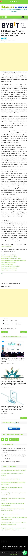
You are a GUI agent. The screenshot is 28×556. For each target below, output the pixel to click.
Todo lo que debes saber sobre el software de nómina (13, 470)
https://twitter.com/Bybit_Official (9, 268)
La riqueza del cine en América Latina (10, 514)
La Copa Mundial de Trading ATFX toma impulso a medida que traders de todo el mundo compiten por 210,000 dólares (14, 457)
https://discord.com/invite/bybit (8, 254)
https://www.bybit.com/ (6, 246)
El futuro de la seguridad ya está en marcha (13, 461)
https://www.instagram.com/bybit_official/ (11, 258)
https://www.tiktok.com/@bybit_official (10, 266)
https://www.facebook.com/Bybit (9, 256)
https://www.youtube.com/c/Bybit (9, 270)
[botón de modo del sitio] (22, 17)
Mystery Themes (13, 554)
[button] (24, 552)
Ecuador (3, 38)
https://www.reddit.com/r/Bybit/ (8, 262)
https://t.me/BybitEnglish (7, 264)
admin (14, 40)
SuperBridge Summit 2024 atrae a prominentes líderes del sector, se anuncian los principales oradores (12, 360)
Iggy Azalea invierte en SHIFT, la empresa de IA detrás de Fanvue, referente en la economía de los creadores (14, 450)
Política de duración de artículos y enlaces (12, 548)
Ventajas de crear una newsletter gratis (10, 479)
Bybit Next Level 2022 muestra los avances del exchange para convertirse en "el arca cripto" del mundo (5, 332)
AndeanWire (13, 328)
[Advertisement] (14, 57)
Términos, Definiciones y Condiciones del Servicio (14, 546)
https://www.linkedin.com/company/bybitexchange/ (13, 260)
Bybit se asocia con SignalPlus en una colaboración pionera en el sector (24, 332)
